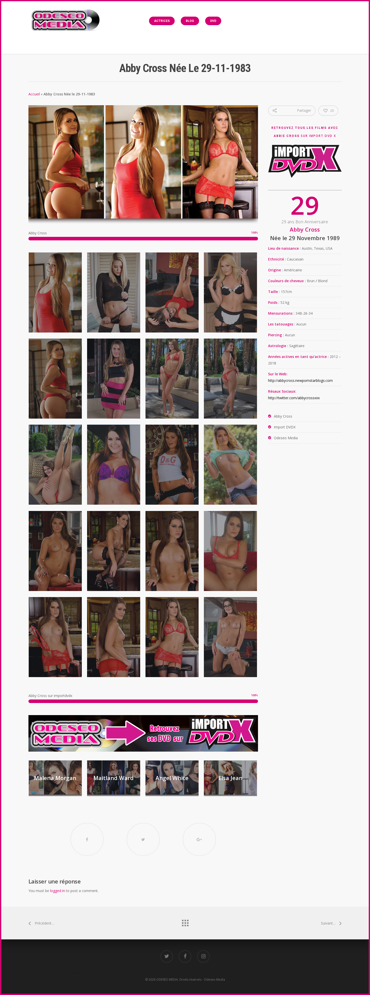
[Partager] (87, 839)
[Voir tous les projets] (185, 922)
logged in (57, 890)
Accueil (34, 94)
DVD (213, 21)
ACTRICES (162, 21)
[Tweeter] (143, 839)
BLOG (190, 21)
